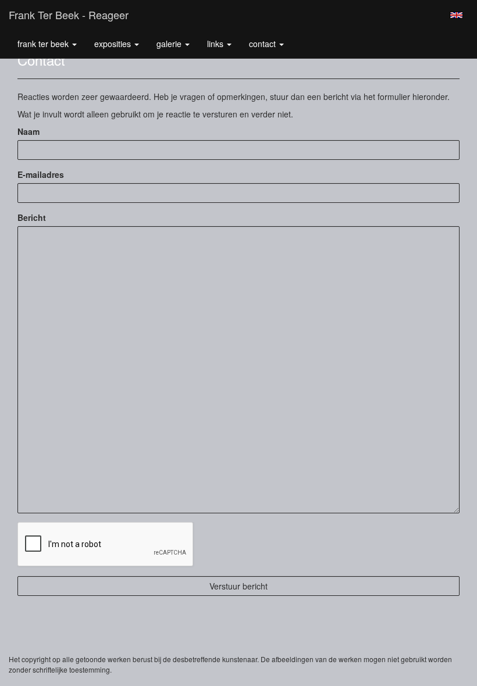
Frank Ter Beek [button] (44, 43)
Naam (28, 131)
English (456, 15)
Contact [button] (263, 43)
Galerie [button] (170, 43)
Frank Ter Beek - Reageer (69, 14)
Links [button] (216, 43)
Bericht (31, 217)
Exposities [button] (113, 43)
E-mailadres (40, 174)
